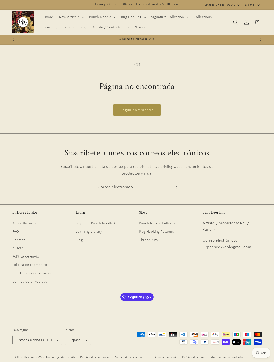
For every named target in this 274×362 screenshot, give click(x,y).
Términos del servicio (162, 357)
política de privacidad (30, 282)
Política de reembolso (30, 265)
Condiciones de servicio (31, 273)
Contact (18, 240)
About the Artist (25, 223)
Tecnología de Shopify (61, 357)
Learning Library (89, 232)
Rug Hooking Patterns (156, 232)
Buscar (17, 248)
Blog (79, 240)
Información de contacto (226, 357)
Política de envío (25, 256)
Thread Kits (148, 240)
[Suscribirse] (175, 187)
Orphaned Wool (35, 357)
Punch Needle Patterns (157, 223)
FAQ (15, 232)
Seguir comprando (136, 110)
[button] (71, 17)
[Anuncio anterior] (13, 39)
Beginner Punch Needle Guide (100, 223)
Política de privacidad (128, 357)
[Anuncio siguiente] (260, 39)
